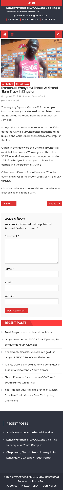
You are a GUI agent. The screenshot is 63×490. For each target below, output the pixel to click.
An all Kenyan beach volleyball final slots (28, 332)
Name (9, 269)
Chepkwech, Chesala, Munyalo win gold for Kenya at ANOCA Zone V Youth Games (30, 354)
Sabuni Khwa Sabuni (33, 96)
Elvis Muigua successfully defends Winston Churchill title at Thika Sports (11, 203)
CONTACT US (48, 19)
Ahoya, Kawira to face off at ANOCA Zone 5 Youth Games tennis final (30, 380)
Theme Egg (38, 481)
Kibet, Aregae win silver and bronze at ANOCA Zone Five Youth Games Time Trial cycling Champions (31, 395)
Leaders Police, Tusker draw (55, 203)
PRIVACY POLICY (30, 19)
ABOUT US (13, 19)
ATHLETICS (7, 83)
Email (9, 282)
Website (9, 296)
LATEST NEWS (22, 83)
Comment (12, 236)
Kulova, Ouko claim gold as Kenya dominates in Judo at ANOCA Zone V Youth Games (32, 367)
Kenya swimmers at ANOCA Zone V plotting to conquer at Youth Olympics (32, 342)
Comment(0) (11, 100)
